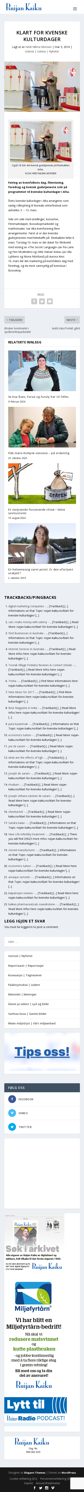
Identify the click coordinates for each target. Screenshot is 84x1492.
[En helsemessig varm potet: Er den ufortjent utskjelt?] (42, 543)
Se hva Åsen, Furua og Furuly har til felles (38, 397)
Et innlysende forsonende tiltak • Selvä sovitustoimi (36, 511)
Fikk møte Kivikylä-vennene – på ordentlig (39, 453)
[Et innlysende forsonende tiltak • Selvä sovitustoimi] (42, 483)
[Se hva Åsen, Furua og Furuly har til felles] (42, 370)
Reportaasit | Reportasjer (26, 965)
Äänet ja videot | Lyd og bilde (28, 1004)
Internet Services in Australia (26, 649)
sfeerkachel (15, 812)
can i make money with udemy (27, 622)
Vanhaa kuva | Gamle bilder (27, 1014)
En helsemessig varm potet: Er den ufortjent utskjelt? (40, 571)
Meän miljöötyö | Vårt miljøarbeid (31, 1023)
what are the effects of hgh (25, 757)
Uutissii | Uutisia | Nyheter (42, 51)
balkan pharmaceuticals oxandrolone (31, 904)
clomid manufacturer (21, 850)
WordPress (69, 1472)
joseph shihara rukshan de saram (29, 796)
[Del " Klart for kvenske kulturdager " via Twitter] (42, 301)
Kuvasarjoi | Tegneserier (25, 975)
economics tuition (19, 735)
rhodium (13, 784)
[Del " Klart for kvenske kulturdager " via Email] (50, 301)
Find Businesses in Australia (25, 633)
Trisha (12, 681)
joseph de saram (19, 773)
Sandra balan (16, 823)
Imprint (28, 1483)
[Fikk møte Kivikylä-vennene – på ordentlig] (42, 427)
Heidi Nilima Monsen (38, 47)
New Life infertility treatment (26, 834)
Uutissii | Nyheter (20, 956)
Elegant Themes (34, 1472)
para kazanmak (18, 724)
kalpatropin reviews (20, 893)
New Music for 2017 (21, 692)
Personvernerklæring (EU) (56, 1478)
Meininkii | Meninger (22, 994)
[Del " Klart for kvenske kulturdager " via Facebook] (34, 301)
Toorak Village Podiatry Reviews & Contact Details (40, 665)
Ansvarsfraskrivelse (48, 1483)
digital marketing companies (26, 606)
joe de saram (16, 746)
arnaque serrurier (19, 877)
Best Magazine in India (22, 708)
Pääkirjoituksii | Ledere (24, 985)
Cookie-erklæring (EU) (23, 1478)
